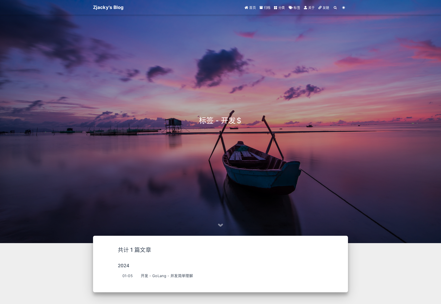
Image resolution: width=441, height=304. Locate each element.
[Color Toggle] (343, 7)
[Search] (335, 7)
